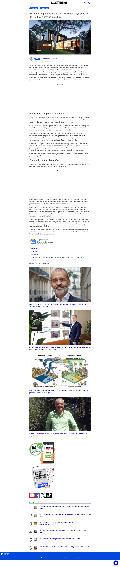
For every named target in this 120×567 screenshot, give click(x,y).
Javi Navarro (46, 58)
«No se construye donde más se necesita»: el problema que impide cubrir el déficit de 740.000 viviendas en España (59, 305)
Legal (57, 557)
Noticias (34, 249)
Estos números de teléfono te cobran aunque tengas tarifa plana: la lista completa (64, 548)
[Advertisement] (60, 97)
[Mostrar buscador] (85, 3)
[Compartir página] (88, 3)
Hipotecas (44, 8)
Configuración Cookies (77, 557)
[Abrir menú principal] (31, 3)
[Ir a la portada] (59, 2)
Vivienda (34, 8)
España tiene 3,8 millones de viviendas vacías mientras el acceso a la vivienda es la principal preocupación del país (58, 392)
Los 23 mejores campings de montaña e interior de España (59, 539)
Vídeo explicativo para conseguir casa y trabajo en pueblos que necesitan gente (64, 507)
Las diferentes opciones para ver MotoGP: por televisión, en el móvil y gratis (63, 532)
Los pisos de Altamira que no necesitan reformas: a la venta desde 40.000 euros (65, 515)
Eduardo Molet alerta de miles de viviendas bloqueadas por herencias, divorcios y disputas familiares (58, 435)
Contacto (49, 557)
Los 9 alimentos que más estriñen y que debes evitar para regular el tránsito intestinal (62, 523)
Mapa (41, 557)
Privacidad (64, 557)
